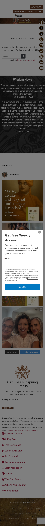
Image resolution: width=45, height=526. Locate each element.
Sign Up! (22, 287)
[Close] (39, 232)
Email (7, 258)
